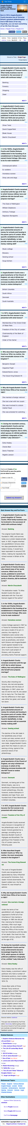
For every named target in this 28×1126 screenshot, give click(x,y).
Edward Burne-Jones (10, 372)
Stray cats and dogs (9, 178)
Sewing (3, 1090)
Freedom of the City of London (13, 329)
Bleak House (7, 133)
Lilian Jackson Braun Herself (12, 1046)
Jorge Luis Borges (10, 1075)
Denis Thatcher (8, 451)
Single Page (22, 57)
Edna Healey (7, 443)
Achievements (13, 1088)
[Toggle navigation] (24, 1)
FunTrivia (11, 1115)
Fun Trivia (7, 2)
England (9, 1084)
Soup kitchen (7, 261)
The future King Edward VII (12, 376)
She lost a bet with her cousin (13, 401)
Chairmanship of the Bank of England (12, 334)
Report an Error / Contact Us (15, 1124)
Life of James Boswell (10, 1056)
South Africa (6, 293)
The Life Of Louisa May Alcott (13, 1048)
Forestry (5, 86)
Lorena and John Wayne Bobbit (13, 1061)
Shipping (5, 90)
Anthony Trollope (8, 212)
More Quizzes (12, 1111)
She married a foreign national (13, 397)
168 (25, 40)
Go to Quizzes (11, 1107)
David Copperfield (9, 129)
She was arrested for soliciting (13, 412)
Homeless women (9, 174)
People (3, 1084)
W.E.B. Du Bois (8, 1053)
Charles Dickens (6, 1092)
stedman (4, 40)
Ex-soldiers (6, 170)
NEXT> (24, 100)
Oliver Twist (6, 125)
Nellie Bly (7, 1068)
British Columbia (8, 289)
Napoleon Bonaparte (10, 216)
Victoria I (10, 1090)
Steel (4, 94)
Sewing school (7, 257)
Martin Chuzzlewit (9, 137)
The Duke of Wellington (11, 204)
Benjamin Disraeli (8, 364)
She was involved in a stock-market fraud (13, 406)
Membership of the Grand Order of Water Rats (14, 324)
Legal (22, 1090)
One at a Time (11, 57)
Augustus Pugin (8, 368)
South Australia (7, 301)
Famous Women (18, 1084)
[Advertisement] (14, 48)
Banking (5, 82)
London (14, 1086)
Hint (26, 77)
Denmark (5, 297)
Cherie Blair (6, 447)
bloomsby (9, 1024)
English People (6, 1086)
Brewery (5, 253)
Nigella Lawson (8, 455)
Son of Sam (6, 1058)
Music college (7, 249)
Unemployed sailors (9, 166)
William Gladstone (9, 208)
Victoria (16, 1090)
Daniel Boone (7, 1043)
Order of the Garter (9, 340)
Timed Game (22, 60)
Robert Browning (8, 1065)
